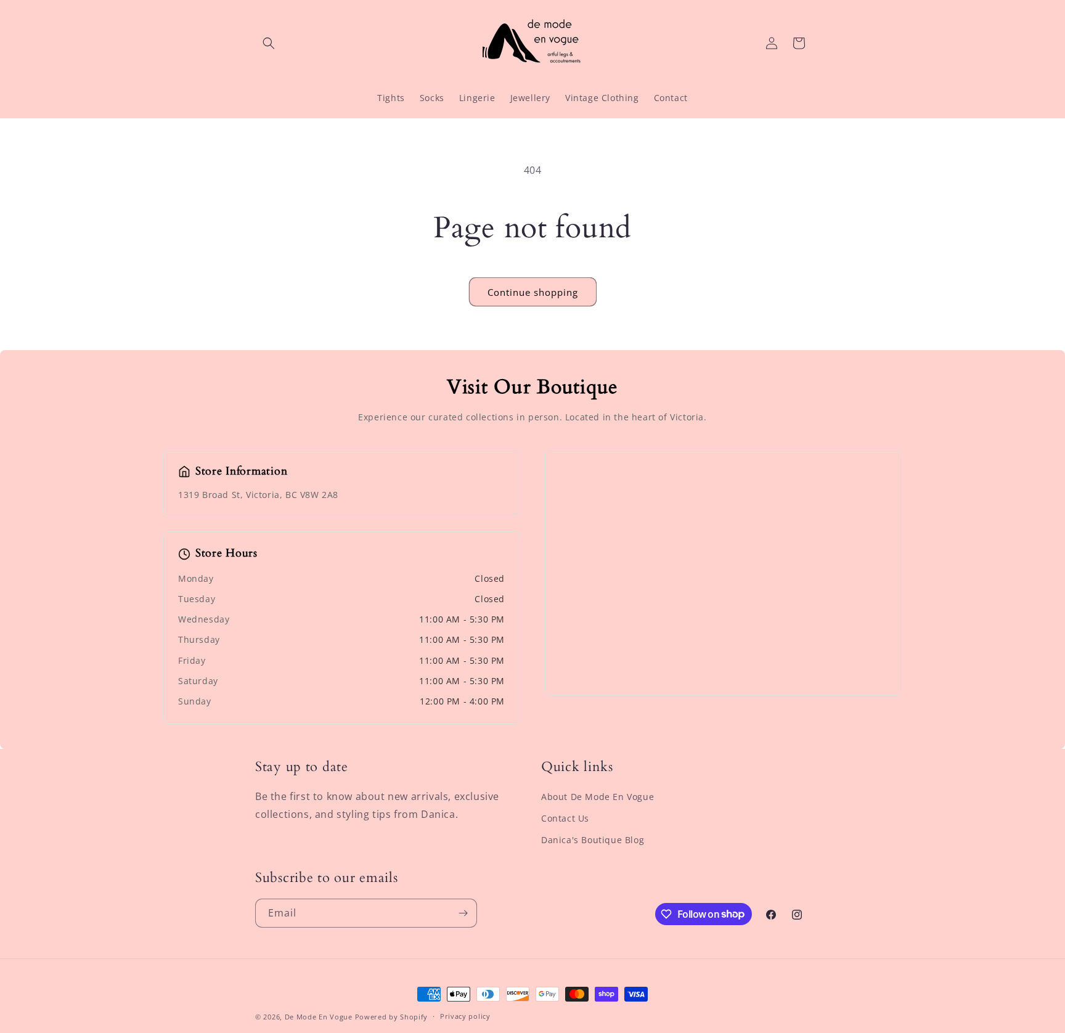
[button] (268, 43)
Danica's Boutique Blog (592, 840)
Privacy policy (465, 1016)
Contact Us (565, 818)
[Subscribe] (462, 913)
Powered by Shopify (391, 1016)
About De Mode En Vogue (597, 796)
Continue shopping (533, 292)
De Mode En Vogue (319, 1016)
